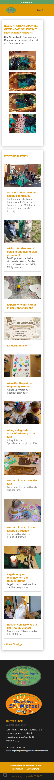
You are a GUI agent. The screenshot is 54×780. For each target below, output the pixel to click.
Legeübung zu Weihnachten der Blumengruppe (17, 578)
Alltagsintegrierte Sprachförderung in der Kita (21, 433)
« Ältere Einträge (13, 644)
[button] (5, 775)
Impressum (17, 768)
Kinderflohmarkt (17, 345)
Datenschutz (33, 768)
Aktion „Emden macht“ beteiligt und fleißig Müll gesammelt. (22, 252)
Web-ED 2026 (35, 776)
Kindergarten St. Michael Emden (25, 765)
